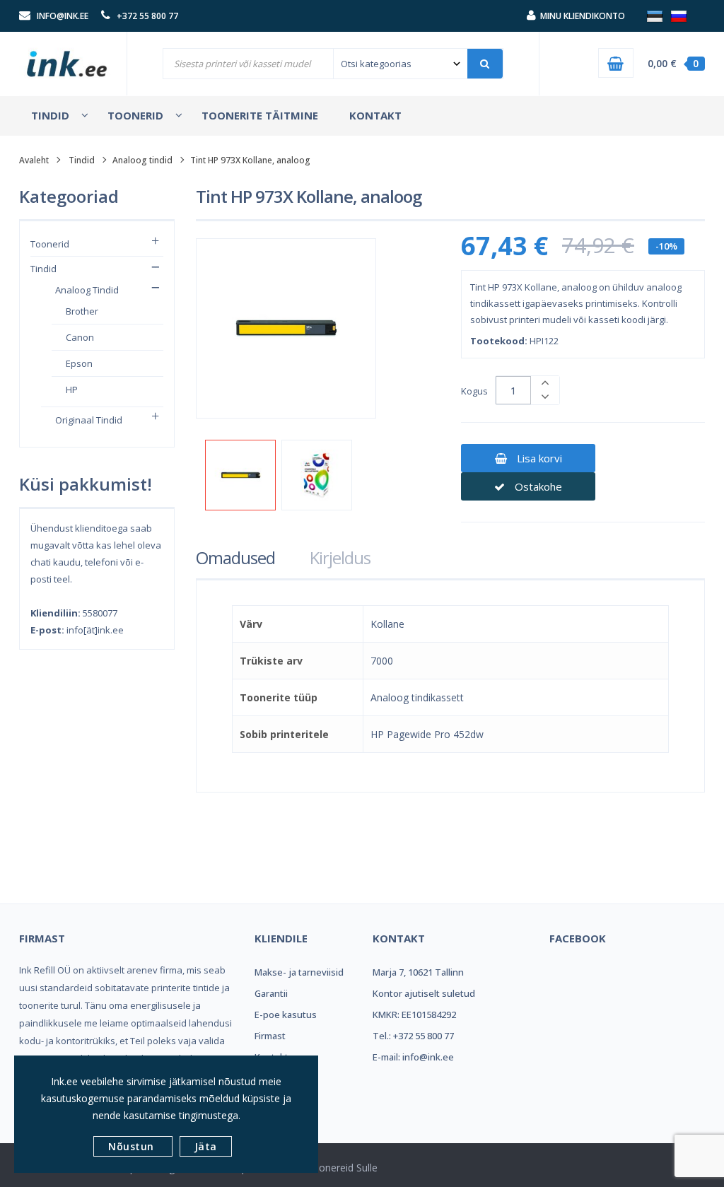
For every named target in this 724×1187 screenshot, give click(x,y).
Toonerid (49, 244)
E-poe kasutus (286, 1014)
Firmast (270, 1035)
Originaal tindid (88, 420)
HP (72, 389)
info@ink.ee (62, 16)
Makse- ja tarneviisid (299, 972)
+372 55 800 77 (147, 16)
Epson (79, 363)
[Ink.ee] (67, 58)
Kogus (474, 391)
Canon (80, 337)
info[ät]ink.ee (95, 630)
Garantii (271, 993)
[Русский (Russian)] (678, 15)
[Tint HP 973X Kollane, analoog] (240, 475)
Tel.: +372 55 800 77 (413, 1035)
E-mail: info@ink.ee (413, 1057)
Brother (82, 311)
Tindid (82, 160)
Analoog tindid (142, 160)
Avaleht (34, 160)
